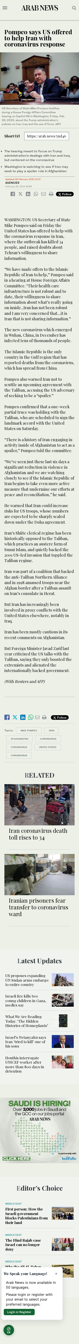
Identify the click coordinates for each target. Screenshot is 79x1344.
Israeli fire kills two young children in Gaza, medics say (25, 1000)
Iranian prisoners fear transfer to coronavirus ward (38, 907)
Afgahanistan (19, 738)
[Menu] (5, 7)
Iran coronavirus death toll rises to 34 (38, 834)
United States (47, 747)
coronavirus (19, 747)
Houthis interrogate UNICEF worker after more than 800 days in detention (24, 1064)
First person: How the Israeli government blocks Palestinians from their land (26, 1216)
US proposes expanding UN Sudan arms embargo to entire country (26, 980)
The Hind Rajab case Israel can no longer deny (23, 1244)
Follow (66, 194)
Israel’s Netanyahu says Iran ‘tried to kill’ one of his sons (25, 1042)
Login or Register (19, 1312)
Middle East (13, 1203)
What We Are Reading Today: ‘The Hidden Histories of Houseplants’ (26, 1021)
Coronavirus (48, 738)
